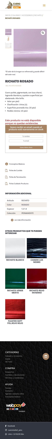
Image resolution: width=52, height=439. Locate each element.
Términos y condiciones (14, 378)
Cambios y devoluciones (15, 375)
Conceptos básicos (12, 397)
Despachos (9, 372)
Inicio (7, 15)
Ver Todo (8, 362)
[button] (43, 33)
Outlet (7, 359)
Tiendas (8, 388)
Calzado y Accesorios (22, 15)
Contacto (9, 391)
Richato (38, 15)
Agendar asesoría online (14, 394)
